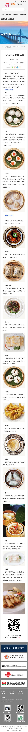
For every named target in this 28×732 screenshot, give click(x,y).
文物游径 (23, 14)
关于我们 (3, 691)
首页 (2, 14)
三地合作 (16, 14)
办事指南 (11, 19)
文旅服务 (4, 19)
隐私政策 (20, 693)
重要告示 (12, 691)
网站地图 (3, 693)
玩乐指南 (6, 34)
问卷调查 (12, 693)
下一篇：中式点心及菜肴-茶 (10, 637)
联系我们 (20, 691)
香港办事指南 (11, 699)
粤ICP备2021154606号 (6, 726)
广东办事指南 (4, 699)
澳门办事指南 (19, 699)
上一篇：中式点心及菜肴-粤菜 (13, 635)
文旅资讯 (8, 14)
